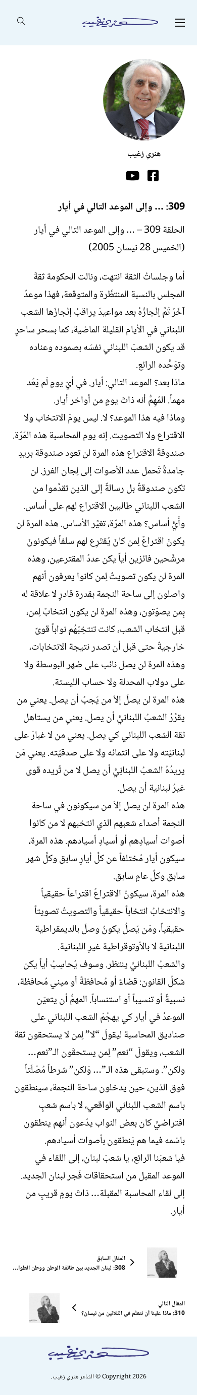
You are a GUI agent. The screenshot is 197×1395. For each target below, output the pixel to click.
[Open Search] (21, 22)
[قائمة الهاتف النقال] (180, 23)
